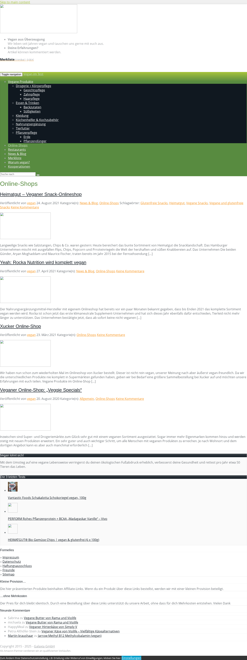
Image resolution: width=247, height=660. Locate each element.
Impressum (11, 557)
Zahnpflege (32, 94)
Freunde (9, 570)
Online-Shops (109, 203)
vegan (31, 203)
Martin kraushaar (20, 636)
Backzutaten (32, 107)
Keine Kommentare (25, 207)
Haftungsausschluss (17, 566)
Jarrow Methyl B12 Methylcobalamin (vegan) (70, 636)
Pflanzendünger (35, 141)
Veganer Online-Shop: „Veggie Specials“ (41, 390)
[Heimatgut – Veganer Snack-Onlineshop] (25, 238)
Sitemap (8, 574)
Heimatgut (177, 203)
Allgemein (87, 399)
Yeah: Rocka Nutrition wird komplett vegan (43, 262)
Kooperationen (19, 166)
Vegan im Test (33, 74)
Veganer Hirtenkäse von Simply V (53, 627)
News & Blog (89, 203)
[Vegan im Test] (38, 32)
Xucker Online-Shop (20, 326)
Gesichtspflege (34, 90)
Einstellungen (131, 658)
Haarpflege (32, 98)
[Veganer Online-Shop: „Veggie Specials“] (25, 429)
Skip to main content (15, 2)
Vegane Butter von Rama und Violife (50, 618)
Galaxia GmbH (44, 646)
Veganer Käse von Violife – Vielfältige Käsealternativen (80, 631)
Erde (27, 137)
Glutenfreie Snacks (154, 203)
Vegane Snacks (197, 203)
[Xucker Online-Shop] (25, 365)
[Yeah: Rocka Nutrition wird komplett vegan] (25, 302)
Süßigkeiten (32, 111)
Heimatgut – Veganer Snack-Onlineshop (41, 194)
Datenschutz (12, 561)
